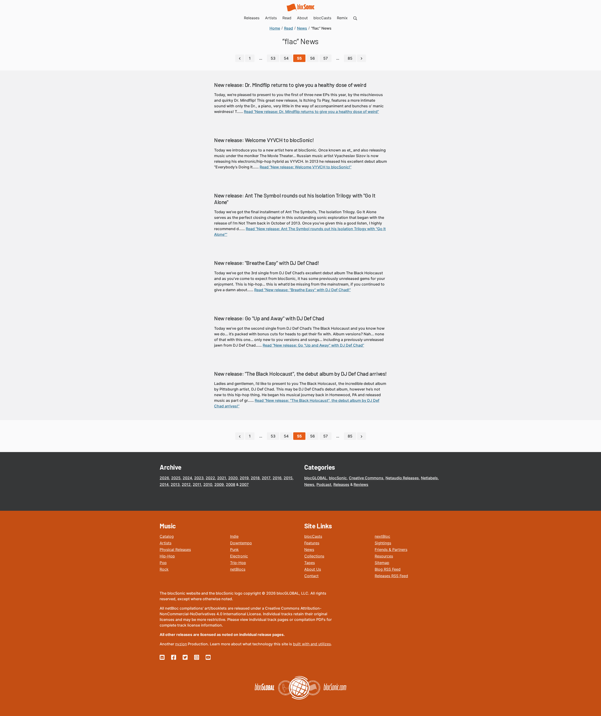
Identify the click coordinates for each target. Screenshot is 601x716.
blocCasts (313, 536)
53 (273, 58)
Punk (234, 549)
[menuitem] (355, 17)
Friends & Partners (391, 549)
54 (286, 58)
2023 (199, 478)
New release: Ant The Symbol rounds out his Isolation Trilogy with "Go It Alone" (294, 198)
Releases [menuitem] (251, 17)
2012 (186, 484)
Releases (341, 484)
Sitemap (382, 562)
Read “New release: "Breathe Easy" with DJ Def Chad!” (302, 289)
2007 (244, 484)
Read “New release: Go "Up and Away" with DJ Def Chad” (313, 345)
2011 (197, 484)
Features (311, 543)
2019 (244, 478)
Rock (164, 569)
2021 (221, 478)
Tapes (309, 562)
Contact (311, 575)
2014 (164, 484)
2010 (207, 484)
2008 (230, 484)
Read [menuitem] (286, 17)
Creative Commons (366, 478)
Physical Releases (175, 549)
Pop (163, 562)
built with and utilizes (312, 644)
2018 (255, 478)
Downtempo (241, 543)
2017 (266, 478)
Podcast (323, 484)
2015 (288, 478)
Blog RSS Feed (388, 569)
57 (325, 58)
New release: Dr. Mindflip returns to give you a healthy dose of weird (290, 84)
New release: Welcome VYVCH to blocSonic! (264, 140)
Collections (314, 556)
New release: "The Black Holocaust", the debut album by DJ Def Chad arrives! (300, 373)
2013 (175, 484)
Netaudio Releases (402, 478)
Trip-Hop (238, 562)
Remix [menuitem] (342, 17)
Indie (234, 536)
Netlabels (429, 478)
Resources (384, 556)
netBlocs (237, 569)
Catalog (167, 536)
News (309, 484)
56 (312, 58)
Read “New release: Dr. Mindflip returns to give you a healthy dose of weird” (311, 111)
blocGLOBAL (315, 478)
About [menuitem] (302, 17)
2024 (187, 478)
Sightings (383, 543)
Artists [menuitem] (271, 17)
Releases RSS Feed (391, 575)
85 (350, 58)
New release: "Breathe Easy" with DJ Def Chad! (266, 262)
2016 (277, 478)
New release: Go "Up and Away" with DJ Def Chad (269, 318)
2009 (219, 484)
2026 (164, 478)
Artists (165, 543)
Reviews (361, 484)
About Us (312, 569)
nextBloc (382, 536)
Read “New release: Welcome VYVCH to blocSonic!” (305, 167)
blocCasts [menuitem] (322, 17)
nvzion (181, 644)
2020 (233, 478)
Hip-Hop (167, 556)
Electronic (239, 556)
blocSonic (338, 478)
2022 (210, 478)
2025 (176, 478)
